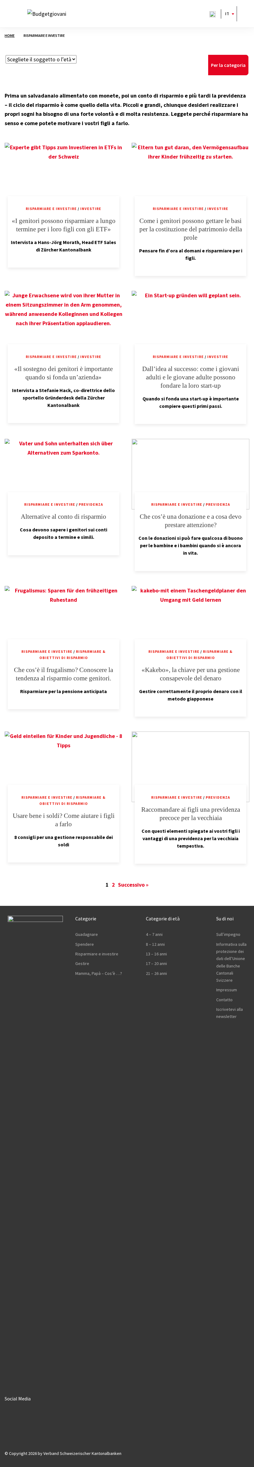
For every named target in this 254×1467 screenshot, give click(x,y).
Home (10, 35)
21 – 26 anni (156, 973)
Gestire (82, 963)
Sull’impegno (228, 934)
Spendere (84, 944)
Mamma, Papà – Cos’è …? (98, 973)
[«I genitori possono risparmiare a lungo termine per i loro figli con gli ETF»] (63, 178)
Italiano (227, 13)
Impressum (226, 990)
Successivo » (133, 884)
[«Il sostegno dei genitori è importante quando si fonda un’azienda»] (63, 326)
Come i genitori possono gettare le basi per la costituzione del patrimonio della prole (190, 229)
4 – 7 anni (154, 934)
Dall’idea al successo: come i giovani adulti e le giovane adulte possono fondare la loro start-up (190, 377)
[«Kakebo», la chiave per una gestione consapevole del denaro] (190, 621)
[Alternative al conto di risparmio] (63, 474)
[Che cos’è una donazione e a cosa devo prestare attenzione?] (190, 474)
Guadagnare (86, 934)
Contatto (224, 999)
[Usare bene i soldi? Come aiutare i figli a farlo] (63, 766)
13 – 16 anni (156, 954)
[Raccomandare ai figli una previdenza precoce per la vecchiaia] (190, 766)
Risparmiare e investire (51, 208)
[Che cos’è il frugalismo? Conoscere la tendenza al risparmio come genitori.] (63, 621)
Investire (90, 208)
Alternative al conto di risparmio (63, 516)
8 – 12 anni (155, 944)
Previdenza (91, 504)
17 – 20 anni (156, 963)
